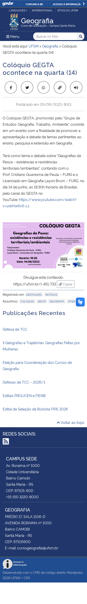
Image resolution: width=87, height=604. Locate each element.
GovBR (7, 4)
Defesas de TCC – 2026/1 (24, 382)
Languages (17, 10)
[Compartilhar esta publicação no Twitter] (27, 87)
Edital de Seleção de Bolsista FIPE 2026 (35, 408)
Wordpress (75, 572)
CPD (27, 578)
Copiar (68, 284)
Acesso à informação (67, 4)
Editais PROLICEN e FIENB (24, 395)
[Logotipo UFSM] (14, 20)
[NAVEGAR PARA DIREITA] (84, 3)
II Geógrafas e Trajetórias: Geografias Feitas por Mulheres (41, 345)
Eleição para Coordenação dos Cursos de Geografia (37, 365)
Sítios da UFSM (67, 10)
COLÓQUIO (27, 301)
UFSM (71, 301)
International (42, 10)
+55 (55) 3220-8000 (22, 496)
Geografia (56, 301)
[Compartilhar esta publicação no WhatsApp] (43, 87)
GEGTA (41, 301)
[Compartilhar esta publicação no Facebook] (11, 87)
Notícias (51, 294)
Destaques (33, 294)
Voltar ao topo (72, 422)
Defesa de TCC (15, 329)
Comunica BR (34, 4)
